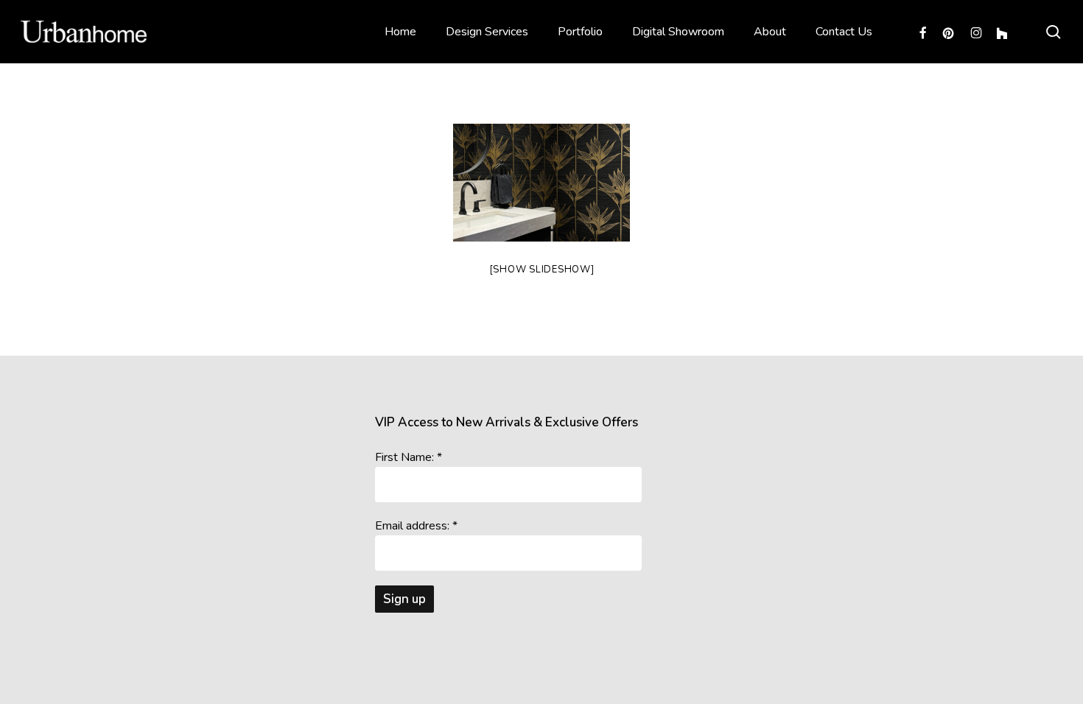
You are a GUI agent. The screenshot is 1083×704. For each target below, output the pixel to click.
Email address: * (416, 526)
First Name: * (408, 457)
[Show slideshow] (542, 269)
